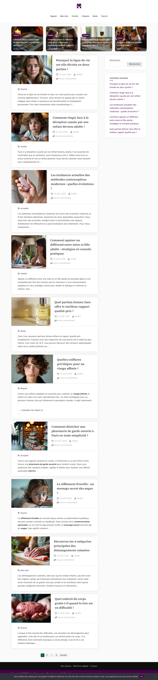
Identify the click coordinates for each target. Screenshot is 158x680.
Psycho (104, 16)
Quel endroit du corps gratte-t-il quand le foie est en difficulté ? (74, 603)
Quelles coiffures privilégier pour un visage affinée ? (70, 364)
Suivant (63, 655)
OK (142, 676)
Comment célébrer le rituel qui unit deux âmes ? (129, 43)
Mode (95, 16)
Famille (75, 16)
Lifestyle (85, 16)
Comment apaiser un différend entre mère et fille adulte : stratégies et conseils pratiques (61, 42)
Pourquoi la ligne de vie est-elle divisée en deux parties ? (73, 64)
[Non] (155, 676)
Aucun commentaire (67, 78)
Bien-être (64, 16)
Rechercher (115, 60)
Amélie (79, 74)
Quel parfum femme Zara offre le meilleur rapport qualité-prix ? (72, 306)
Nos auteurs (66, 666)
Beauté (54, 16)
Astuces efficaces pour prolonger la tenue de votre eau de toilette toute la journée (96, 42)
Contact (93, 666)
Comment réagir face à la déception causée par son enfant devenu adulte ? (70, 122)
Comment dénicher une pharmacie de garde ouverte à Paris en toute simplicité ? (72, 431)
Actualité (24, 208)
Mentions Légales (80, 666)
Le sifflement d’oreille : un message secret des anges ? (75, 488)
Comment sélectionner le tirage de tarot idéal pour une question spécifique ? (26, 42)
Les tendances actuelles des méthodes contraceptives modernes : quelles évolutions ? (124, 108)
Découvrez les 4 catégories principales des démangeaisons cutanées (72, 545)
